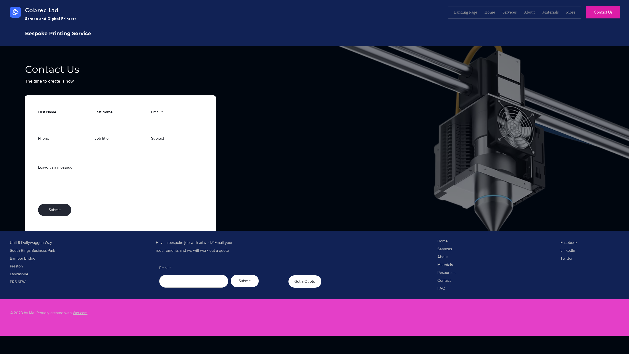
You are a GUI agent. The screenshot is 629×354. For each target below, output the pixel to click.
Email (155, 112)
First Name (47, 112)
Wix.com (80, 313)
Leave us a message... (56, 167)
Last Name (104, 112)
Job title (102, 138)
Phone (43, 138)
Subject (157, 138)
